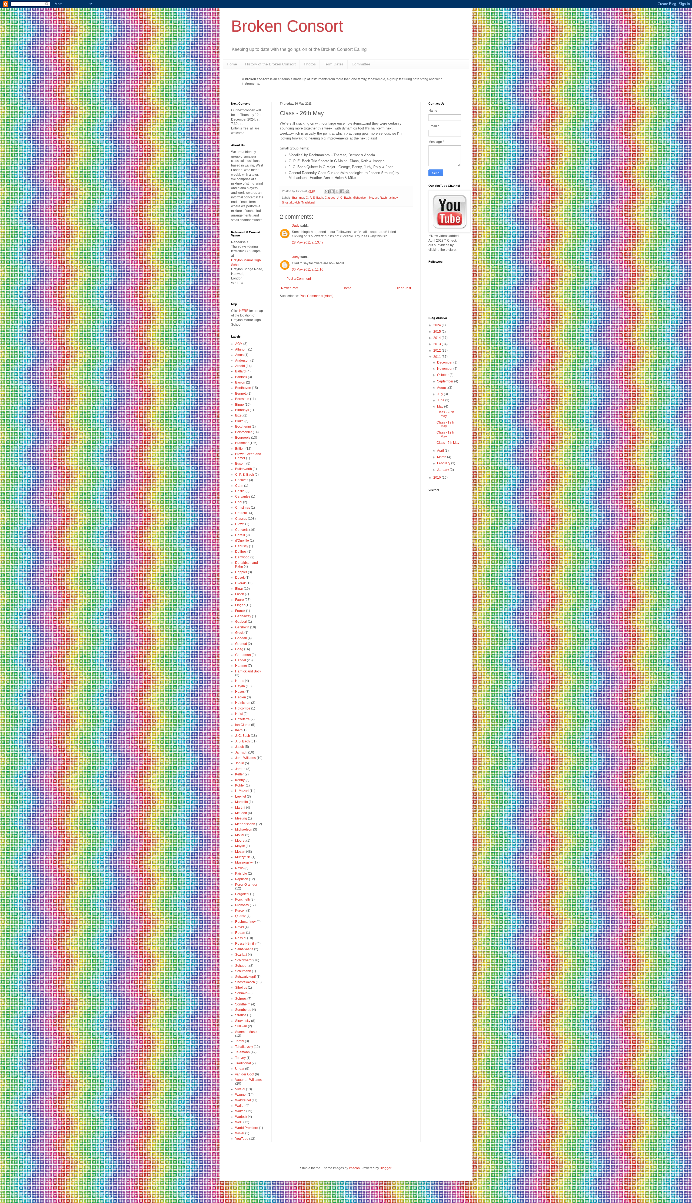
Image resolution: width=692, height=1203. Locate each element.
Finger (240, 605)
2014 (437, 338)
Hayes (240, 692)
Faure (239, 600)
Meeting (241, 818)
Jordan (240, 769)
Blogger (385, 1168)
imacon (354, 1168)
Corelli (240, 535)
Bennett (241, 393)
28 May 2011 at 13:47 (308, 242)
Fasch (239, 594)
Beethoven (243, 388)
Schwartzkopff (245, 977)
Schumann (243, 971)
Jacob (239, 747)
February (444, 463)
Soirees (241, 999)
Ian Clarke (242, 725)
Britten (240, 449)
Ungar (239, 1069)
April (441, 450)
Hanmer (241, 666)
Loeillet (240, 796)
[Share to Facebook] (342, 191)
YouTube (241, 1139)
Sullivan (241, 1026)
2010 (437, 477)
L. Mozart (242, 791)
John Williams (245, 758)
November (445, 369)
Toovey (240, 1058)
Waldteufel (243, 1100)
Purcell (240, 910)
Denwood (242, 557)
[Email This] (327, 191)
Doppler (241, 572)
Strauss (240, 1015)
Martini (240, 807)
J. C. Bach (344, 197)
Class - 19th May (445, 424)
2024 (437, 325)
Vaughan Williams (248, 1080)
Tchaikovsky (244, 1047)
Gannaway (243, 616)
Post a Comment (299, 279)
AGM (238, 344)
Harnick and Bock (248, 671)
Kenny (240, 780)
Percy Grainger (246, 885)
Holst (239, 714)
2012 (437, 350)
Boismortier (243, 432)
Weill (238, 1122)
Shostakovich (291, 202)
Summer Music (246, 1032)
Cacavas (241, 480)
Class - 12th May (445, 434)
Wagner (241, 1095)
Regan (240, 933)
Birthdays (242, 410)
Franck (240, 611)
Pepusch (241, 879)
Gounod (241, 644)
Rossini (240, 938)
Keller (239, 774)
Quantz (240, 916)
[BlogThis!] (332, 191)
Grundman (243, 655)
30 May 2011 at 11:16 (307, 269)
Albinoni (241, 349)
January (443, 470)
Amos (239, 355)
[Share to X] (337, 191)
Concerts (241, 530)
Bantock (241, 377)
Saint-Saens (244, 949)
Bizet (238, 415)
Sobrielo (241, 993)
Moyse (240, 846)
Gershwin (242, 627)
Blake (239, 421)
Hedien (240, 697)
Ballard (240, 371)
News (239, 868)
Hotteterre (242, 719)
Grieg (239, 649)
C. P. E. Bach (314, 197)
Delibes (241, 552)
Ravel (239, 927)
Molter (239, 835)
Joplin (239, 763)
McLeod (241, 813)
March (442, 457)
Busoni (240, 463)
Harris (239, 681)
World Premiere (246, 1128)
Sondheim (242, 1004)
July (440, 394)
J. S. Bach (242, 741)
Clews (239, 524)
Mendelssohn (245, 824)
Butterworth (243, 469)
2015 (437, 332)
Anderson (242, 360)
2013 (437, 344)
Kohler (240, 785)
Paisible (241, 873)
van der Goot (244, 1074)
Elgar (239, 589)
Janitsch (241, 752)
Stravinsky (242, 1021)
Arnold (240, 366)
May (440, 406)
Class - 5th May (448, 443)
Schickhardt (243, 960)
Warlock (241, 1117)
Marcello (241, 802)
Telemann (242, 1052)
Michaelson (359, 197)
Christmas (242, 507)
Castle (240, 491)
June (441, 400)
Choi (238, 502)
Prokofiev (242, 905)
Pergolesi (242, 894)
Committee (361, 64)
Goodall (241, 638)
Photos (310, 64)
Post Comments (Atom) (317, 296)
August (442, 387)
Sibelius (241, 987)
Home (232, 64)
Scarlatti (241, 955)
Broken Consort (287, 26)
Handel (240, 660)
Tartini (239, 1041)
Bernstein (242, 399)
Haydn (240, 686)
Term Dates (334, 64)
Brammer (298, 197)
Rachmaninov (389, 197)
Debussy (241, 546)
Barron (240, 382)
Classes (330, 197)
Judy (296, 226)
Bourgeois (242, 437)
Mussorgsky (244, 862)
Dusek (240, 577)
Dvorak (240, 583)
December (445, 362)
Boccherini (243, 426)
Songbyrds (243, 1010)
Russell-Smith (245, 943)
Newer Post (289, 288)
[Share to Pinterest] (347, 191)
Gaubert (241, 622)
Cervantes (242, 496)
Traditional (308, 202)
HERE (243, 311)
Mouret (240, 840)
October (443, 375)
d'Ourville (242, 540)
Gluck (239, 633)
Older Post (403, 288)
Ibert (238, 730)
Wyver (239, 1133)
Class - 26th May (445, 414)
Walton (240, 1111)
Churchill (241, 513)
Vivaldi (240, 1089)
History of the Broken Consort (270, 64)
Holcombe (242, 708)
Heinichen (242, 703)
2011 (437, 357)
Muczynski (243, 857)
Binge (239, 404)
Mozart (373, 197)
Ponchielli (242, 899)
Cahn (239, 486)
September (445, 381)
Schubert (241, 966)
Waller (240, 1106)
